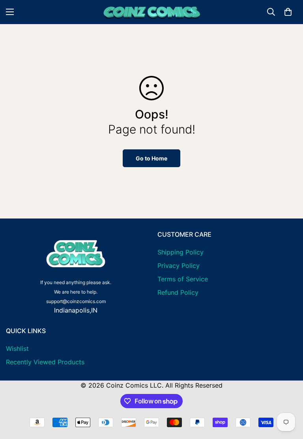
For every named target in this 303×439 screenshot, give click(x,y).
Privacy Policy (178, 265)
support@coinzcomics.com (76, 301)
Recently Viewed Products (45, 362)
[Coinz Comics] (151, 12)
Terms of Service (182, 279)
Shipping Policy (180, 252)
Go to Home (151, 158)
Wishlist (17, 348)
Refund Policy (177, 292)
